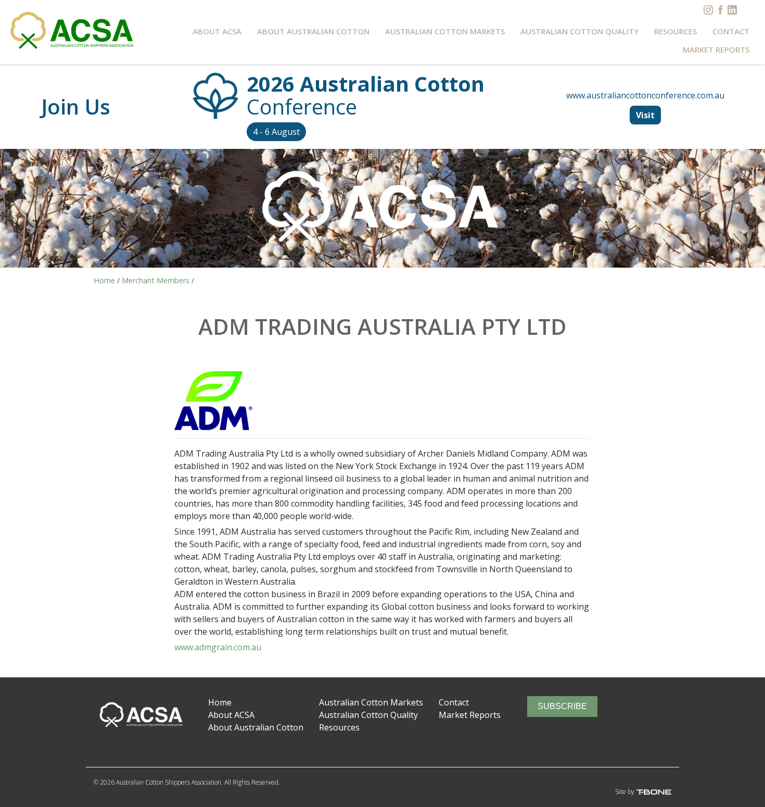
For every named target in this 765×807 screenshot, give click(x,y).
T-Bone (661, 792)
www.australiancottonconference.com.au (645, 95)
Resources (675, 31)
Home (220, 702)
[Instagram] (708, 10)
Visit (645, 115)
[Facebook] (720, 10)
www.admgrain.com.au (217, 647)
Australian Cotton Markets (445, 31)
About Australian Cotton (313, 31)
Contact (730, 31)
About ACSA (217, 31)
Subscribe (562, 706)
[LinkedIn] (732, 10)
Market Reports (716, 49)
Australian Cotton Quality (579, 31)
